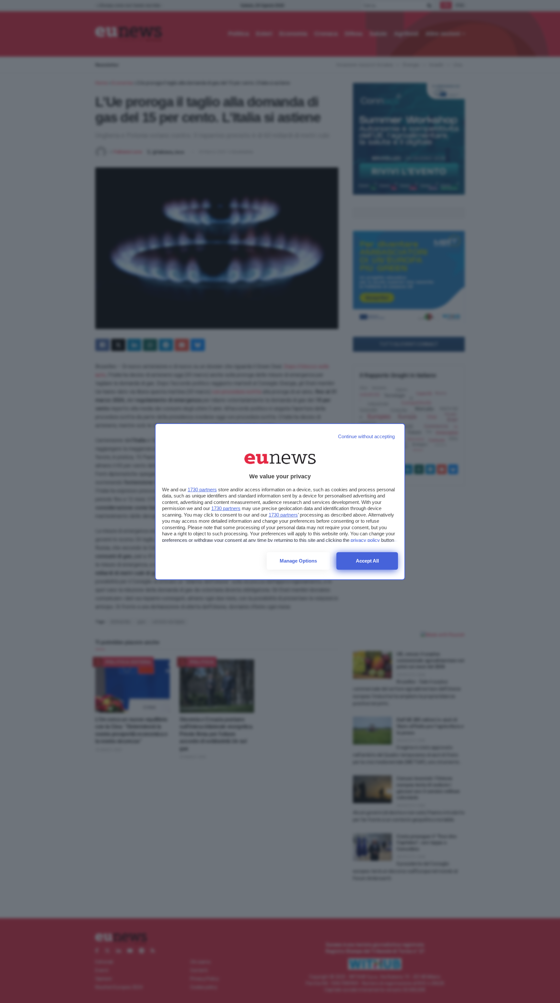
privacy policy (365, 540)
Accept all (367, 561)
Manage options (298, 561)
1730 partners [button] (202, 489)
